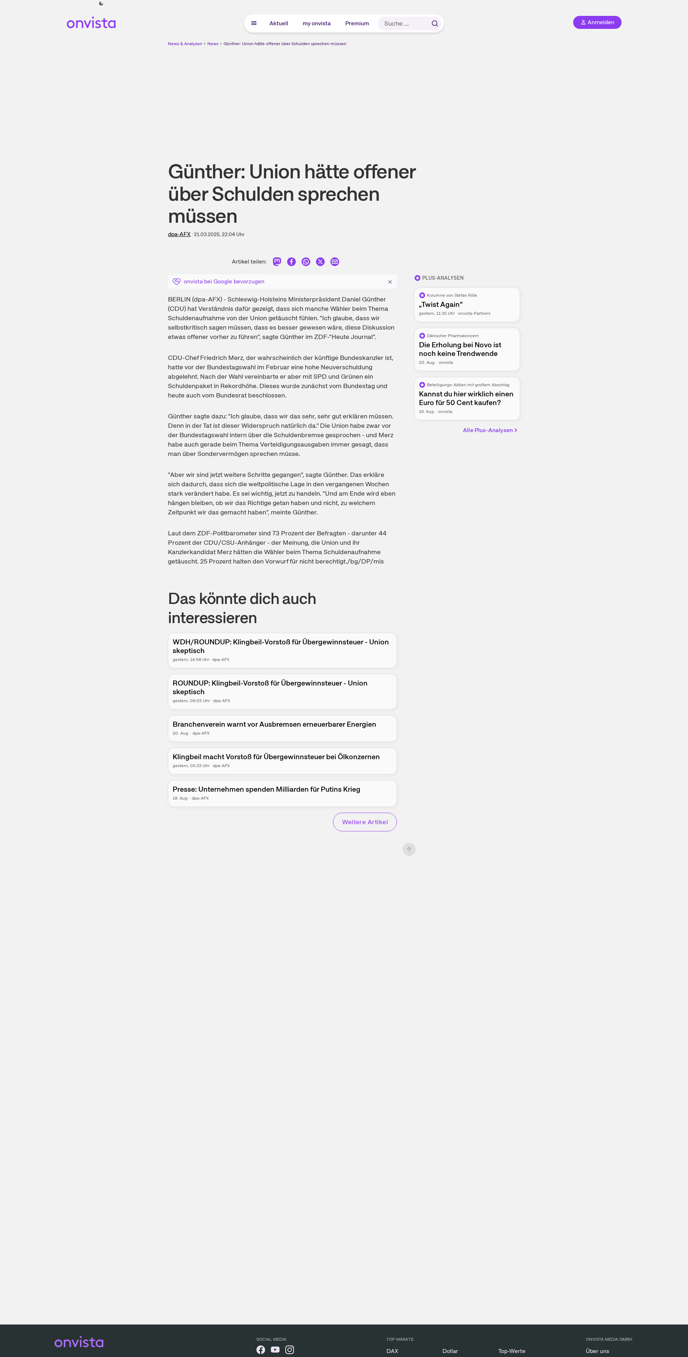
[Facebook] (291, 263)
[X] (320, 263)
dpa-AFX (179, 234)
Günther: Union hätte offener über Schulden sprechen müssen (285, 44)
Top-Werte (511, 1351)
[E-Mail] (334, 263)
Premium (357, 23)
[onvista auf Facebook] (260, 1351)
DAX (392, 1351)
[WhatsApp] (306, 263)
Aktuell (279, 23)
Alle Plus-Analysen (488, 430)
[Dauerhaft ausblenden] (390, 280)
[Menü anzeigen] (254, 23)
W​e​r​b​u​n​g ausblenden (406, 98)
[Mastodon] (277, 263)
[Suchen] (435, 23)
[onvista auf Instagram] (289, 1351)
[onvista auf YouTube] (275, 1351)
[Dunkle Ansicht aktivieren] (101, 3)
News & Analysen (185, 44)
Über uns (597, 1351)
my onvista (317, 23)
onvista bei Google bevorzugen (224, 281)
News (212, 44)
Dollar (450, 1351)
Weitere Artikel (365, 822)
